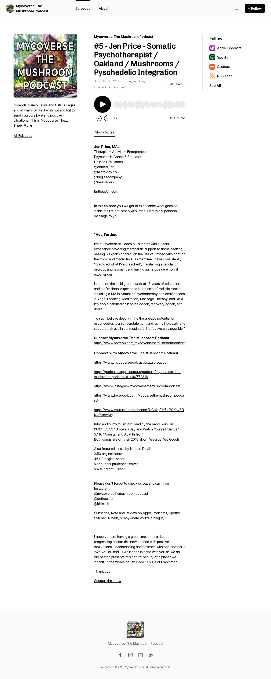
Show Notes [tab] (104, 132)
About (103, 8)
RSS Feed (224, 76)
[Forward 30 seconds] (107, 118)
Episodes (83, 8)
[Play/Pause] (102, 104)
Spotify (222, 57)
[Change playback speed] (115, 118)
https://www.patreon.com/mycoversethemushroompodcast (139, 343)
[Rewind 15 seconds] (99, 118)
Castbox (223, 67)
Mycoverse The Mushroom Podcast (32, 8)
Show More (23, 125)
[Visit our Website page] (140, 655)
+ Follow (255, 8)
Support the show (107, 581)
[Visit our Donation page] (151, 655)
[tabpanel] (139, 365)
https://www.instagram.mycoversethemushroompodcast (137, 386)
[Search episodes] (236, 8)
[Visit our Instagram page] (130, 655)
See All (215, 86)
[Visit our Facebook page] (120, 655)
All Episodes (23, 135)
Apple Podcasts (229, 48)
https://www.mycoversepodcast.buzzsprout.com (131, 362)
